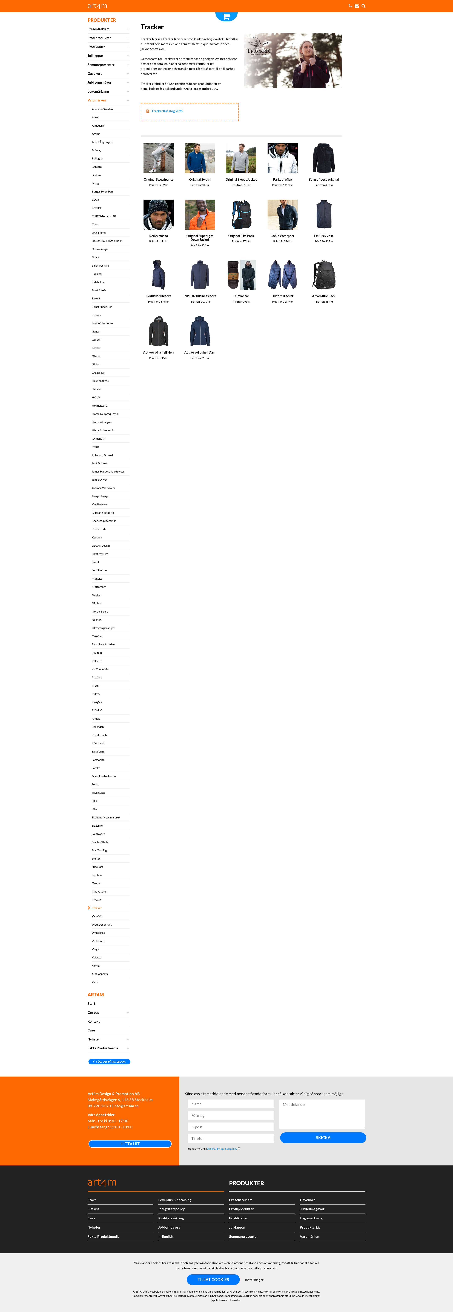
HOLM (96, 397)
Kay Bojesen (99, 504)
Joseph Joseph (100, 496)
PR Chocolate (100, 669)
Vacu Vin (97, 916)
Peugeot (97, 652)
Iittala (95, 446)
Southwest (98, 833)
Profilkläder (96, 47)
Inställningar (254, 1280)
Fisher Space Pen (102, 306)
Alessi (95, 117)
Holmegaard (99, 405)
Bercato (97, 166)
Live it (95, 562)
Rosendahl (98, 726)
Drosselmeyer (100, 249)
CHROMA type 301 (104, 216)
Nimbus (97, 603)
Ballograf (97, 158)
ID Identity (98, 438)
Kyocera (97, 537)
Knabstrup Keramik (104, 520)
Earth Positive (100, 265)
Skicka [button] (323, 1137)
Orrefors (97, 636)
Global (96, 364)
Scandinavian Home (104, 776)
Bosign (96, 183)
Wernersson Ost (102, 924)
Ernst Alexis (99, 290)
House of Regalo (102, 422)
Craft (95, 224)
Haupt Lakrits (100, 380)
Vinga (95, 949)
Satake (96, 767)
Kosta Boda (99, 529)
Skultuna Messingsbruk (106, 817)
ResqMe (97, 702)
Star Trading (99, 850)
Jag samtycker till (213, 1148)
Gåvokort (95, 73)
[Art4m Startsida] (99, 6)
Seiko (95, 784)
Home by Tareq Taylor (105, 413)
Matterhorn (99, 586)
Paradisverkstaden (103, 644)
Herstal (96, 389)
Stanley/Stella (100, 842)
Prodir (96, 685)
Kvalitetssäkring (171, 1218)
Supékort (97, 866)
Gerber (96, 339)
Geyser (96, 347)
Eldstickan (98, 282)
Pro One (97, 677)
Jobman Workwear (103, 487)
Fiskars (96, 315)
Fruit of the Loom (102, 323)
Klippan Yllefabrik (103, 512)
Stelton (96, 858)
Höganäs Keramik (103, 430)
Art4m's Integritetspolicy (222, 1148)
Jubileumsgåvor (99, 82)
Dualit (95, 257)
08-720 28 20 (99, 1106)
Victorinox (98, 941)
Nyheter (94, 1039)
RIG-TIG (97, 710)
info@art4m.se (126, 1106)
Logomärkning (98, 91)
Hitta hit (130, 1143)
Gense (95, 331)
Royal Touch (99, 735)
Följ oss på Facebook (111, 1061)
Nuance (96, 619)
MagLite (97, 578)
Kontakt (94, 1021)
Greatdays (98, 372)
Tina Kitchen (99, 891)
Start (91, 1003)
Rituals (96, 718)
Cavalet (96, 207)
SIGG (95, 801)
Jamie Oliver (99, 479)
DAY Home (99, 232)
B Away (96, 150)
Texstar (96, 883)
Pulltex (96, 693)
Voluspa (97, 957)
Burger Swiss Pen (102, 191)
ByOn (95, 199)
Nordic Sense (100, 611)
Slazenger (98, 825)
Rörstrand (98, 743)
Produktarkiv (310, 1227)
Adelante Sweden (102, 109)
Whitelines (98, 932)
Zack (95, 982)
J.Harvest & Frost (102, 455)
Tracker (97, 907)
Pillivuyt (97, 661)
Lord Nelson (99, 570)
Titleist (96, 899)
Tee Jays (97, 875)
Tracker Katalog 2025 (167, 111)
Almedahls (98, 125)
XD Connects (100, 973)
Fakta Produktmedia (103, 1048)
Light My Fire (100, 553)
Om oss (93, 1012)
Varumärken (97, 100)
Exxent (96, 298)
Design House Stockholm (107, 240)
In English (165, 1236)
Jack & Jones (99, 463)
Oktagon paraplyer (103, 627)
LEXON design (101, 545)
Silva (95, 809)
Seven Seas (98, 792)
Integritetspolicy (171, 1209)
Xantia (96, 965)
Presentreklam (98, 29)
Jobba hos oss (169, 1227)
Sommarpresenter (101, 65)
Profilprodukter (99, 38)
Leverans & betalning (174, 1200)
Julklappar (95, 56)
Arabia (96, 133)
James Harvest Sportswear (108, 471)
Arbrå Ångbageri (102, 142)
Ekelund (97, 273)
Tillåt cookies (213, 1279)
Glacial (96, 356)
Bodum (96, 175)
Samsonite (98, 759)
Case (91, 1030)
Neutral (96, 595)
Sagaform (98, 751)
